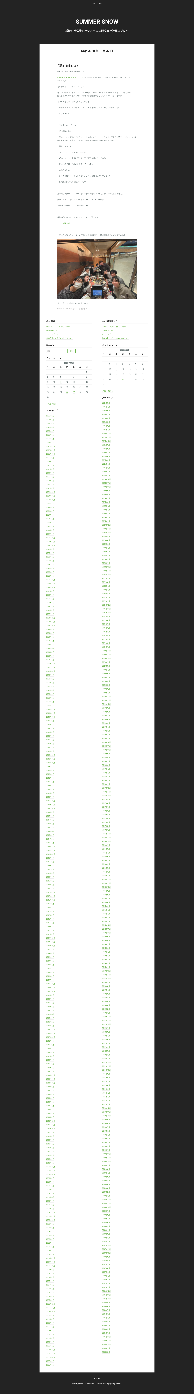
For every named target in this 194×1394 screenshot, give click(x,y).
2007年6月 (50, 1281)
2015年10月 (50, 900)
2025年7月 (50, 465)
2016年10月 (50, 854)
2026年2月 (50, 439)
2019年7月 (50, 728)
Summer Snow (97, 21)
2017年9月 (50, 812)
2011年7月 (50, 1094)
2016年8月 (50, 862)
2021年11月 (50, 622)
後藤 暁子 (83, 309)
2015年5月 (50, 919)
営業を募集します (68, 65)
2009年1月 (50, 1209)
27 (74, 392)
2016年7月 (50, 866)
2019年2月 (50, 747)
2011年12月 (50, 1075)
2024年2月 (50, 530)
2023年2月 (50, 572)
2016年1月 (50, 889)
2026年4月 (50, 431)
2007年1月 (50, 1300)
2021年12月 (50, 618)
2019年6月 (50, 732)
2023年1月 (50, 576)
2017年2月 (50, 839)
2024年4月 (50, 523)
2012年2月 (50, 1068)
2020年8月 (50, 679)
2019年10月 (50, 717)
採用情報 (66, 223)
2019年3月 (50, 744)
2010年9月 (50, 1132)
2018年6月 (50, 778)
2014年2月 (50, 976)
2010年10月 (50, 1129)
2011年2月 (50, 1113)
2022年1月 (50, 614)
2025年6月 (50, 469)
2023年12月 (50, 538)
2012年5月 (50, 1056)
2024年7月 (50, 511)
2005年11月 (50, 1354)
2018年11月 (50, 759)
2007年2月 (50, 1296)
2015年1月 (50, 934)
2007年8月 (50, 1273)
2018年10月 (50, 763)
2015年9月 (50, 904)
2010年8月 (50, 1136)
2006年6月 (50, 1327)
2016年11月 (50, 850)
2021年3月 (50, 652)
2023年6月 (50, 557)
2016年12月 (50, 847)
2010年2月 (50, 1159)
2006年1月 (50, 1346)
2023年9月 (50, 549)
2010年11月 (50, 1125)
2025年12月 (50, 446)
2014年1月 (50, 980)
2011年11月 (50, 1079)
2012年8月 (50, 1045)
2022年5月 (50, 603)
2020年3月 (50, 698)
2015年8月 (50, 908)
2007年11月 (50, 1262)
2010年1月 (50, 1163)
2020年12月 (50, 664)
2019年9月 (50, 721)
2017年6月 (50, 824)
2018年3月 (50, 789)
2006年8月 (50, 1319)
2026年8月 (50, 416)
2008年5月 (50, 1239)
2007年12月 (50, 1258)
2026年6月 (50, 424)
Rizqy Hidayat (116, 1384)
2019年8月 (50, 725)
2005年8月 (50, 1365)
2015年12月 (50, 892)
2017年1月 (50, 843)
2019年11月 (50, 713)
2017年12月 (50, 801)
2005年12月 (50, 1350)
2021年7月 (50, 637)
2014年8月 (50, 953)
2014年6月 (50, 961)
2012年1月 (50, 1071)
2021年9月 (50, 629)
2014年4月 (50, 969)
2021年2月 (50, 656)
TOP (93, 3)
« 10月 (48, 404)
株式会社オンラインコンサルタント (59, 338)
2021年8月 (50, 633)
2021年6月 (50, 641)
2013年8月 (50, 999)
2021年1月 (50, 660)
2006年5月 (50, 1331)
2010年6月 (50, 1144)
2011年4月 (50, 1106)
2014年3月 (50, 972)
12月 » (54, 404)
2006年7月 (50, 1323)
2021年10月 (50, 626)
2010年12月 (50, 1121)
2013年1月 (50, 1026)
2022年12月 (50, 580)
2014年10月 (50, 946)
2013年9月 (50, 995)
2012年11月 (50, 1033)
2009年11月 (50, 1171)
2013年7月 (50, 1003)
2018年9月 (50, 767)
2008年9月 (50, 1224)
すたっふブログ (52, 334)
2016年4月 (50, 877)
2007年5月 (50, 1285)
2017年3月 (50, 835)
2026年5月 (50, 427)
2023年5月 (50, 561)
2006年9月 (50, 1315)
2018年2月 (50, 793)
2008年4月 (50, 1243)
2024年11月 (50, 496)
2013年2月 (50, 1022)
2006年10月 (50, 1312)
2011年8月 (50, 1091)
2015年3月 (50, 927)
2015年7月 (50, 911)
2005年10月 (50, 1357)
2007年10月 (50, 1266)
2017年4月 (50, 831)
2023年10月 (50, 545)
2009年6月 (50, 1190)
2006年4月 (50, 1334)
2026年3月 (50, 435)
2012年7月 (50, 1049)
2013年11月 (50, 988)
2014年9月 (50, 950)
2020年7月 (50, 683)
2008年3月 (50, 1247)
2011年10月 (50, 1083)
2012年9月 (50, 1041)
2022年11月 (50, 584)
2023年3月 (50, 568)
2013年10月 (50, 991)
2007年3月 (50, 1293)
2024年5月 (50, 519)
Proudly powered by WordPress (83, 1384)
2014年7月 (50, 957)
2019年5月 (50, 736)
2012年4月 (50, 1060)
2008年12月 (50, 1212)
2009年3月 (50, 1201)
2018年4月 (50, 786)
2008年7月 (50, 1232)
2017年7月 (50, 820)
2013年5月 (50, 1010)
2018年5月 (50, 782)
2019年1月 (50, 751)
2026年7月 (50, 420)
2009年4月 (50, 1197)
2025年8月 (50, 462)
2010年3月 (50, 1155)
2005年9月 (50, 1361)
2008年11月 (50, 1216)
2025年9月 (50, 458)
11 (61, 382)
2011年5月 (50, 1102)
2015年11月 (50, 896)
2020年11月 (50, 667)
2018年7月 (50, 774)
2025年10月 (50, 454)
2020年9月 (50, 675)
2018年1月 (50, 797)
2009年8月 (50, 1182)
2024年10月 (50, 500)
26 (67, 392)
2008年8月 (50, 1228)
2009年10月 (50, 1174)
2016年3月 (50, 881)
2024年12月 (50, 492)
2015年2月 (50, 930)
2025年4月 (50, 477)
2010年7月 (50, 1140)
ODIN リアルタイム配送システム (70, 77)
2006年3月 (50, 1338)
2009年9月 (50, 1178)
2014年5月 (50, 965)
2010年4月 (50, 1152)
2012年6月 (50, 1052)
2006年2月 (50, 1342)
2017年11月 (50, 805)
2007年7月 (50, 1277)
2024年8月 (50, 507)
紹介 (101, 3)
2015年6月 (50, 915)
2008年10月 (50, 1220)
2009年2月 (50, 1205)
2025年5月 (50, 473)
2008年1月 (50, 1254)
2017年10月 (50, 808)
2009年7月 (50, 1186)
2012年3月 (50, 1064)
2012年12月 (50, 1030)
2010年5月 (50, 1148)
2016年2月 (50, 885)
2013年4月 (50, 1014)
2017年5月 (50, 828)
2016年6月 (50, 869)
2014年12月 (50, 938)
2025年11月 (50, 450)
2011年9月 (50, 1087)
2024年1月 (50, 534)
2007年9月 (50, 1270)
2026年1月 (50, 443)
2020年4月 (50, 694)
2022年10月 (50, 587)
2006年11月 (50, 1308)
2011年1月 (50, 1117)
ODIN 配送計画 (51, 330)
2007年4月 (50, 1289)
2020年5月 (50, 690)
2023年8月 (50, 553)
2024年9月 (50, 504)
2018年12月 (50, 755)
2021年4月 (50, 648)
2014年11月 (50, 942)
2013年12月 (50, 984)
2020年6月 (50, 687)
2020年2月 (50, 702)
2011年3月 (50, 1110)
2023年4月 (50, 565)
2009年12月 (50, 1167)
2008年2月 (50, 1251)
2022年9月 (50, 591)
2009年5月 (50, 1193)
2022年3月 (50, 610)
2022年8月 (50, 595)
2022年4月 (50, 606)
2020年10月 (50, 671)
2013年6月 (50, 1007)
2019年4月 (50, 740)
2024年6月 (50, 515)
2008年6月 (50, 1235)
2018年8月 (50, 770)
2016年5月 (50, 873)
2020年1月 (50, 706)
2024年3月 (50, 526)
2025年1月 (50, 488)
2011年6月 (50, 1098)
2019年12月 (50, 709)
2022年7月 (50, 599)
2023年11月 (50, 542)
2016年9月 (50, 858)
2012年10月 (50, 1037)
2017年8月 (50, 816)
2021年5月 (50, 645)
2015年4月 (50, 923)
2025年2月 (50, 484)
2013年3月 (50, 1018)
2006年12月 (50, 1304)
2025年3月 (50, 481)
